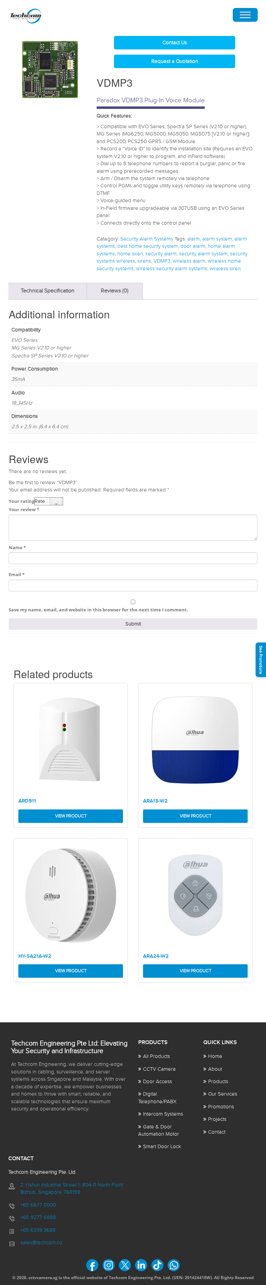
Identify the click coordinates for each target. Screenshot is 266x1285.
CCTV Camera (159, 1069)
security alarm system (203, 254)
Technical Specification (47, 291)
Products (218, 1082)
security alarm (161, 254)
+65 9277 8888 (38, 1217)
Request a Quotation (174, 61)
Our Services (222, 1094)
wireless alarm (189, 261)
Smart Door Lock (162, 1147)
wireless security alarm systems (171, 269)
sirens (144, 261)
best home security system (147, 246)
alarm (193, 239)
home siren (130, 254)
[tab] (48, 291)
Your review (24, 509)
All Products (156, 1056)
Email (17, 574)
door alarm (192, 246)
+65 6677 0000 (38, 1205)
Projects (217, 1119)
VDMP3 (161, 261)
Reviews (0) (114, 291)
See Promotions (260, 660)
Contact (216, 1132)
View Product (71, 816)
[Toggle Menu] (245, 15)
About (215, 1069)
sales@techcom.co (41, 1243)
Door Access (157, 1082)
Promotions (221, 1107)
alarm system (217, 239)
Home (215, 1056)
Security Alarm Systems (146, 239)
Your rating (21, 501)
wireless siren (225, 269)
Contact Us (174, 43)
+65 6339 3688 (38, 1230)
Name (17, 547)
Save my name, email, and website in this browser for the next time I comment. (98, 610)
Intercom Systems (163, 1114)
